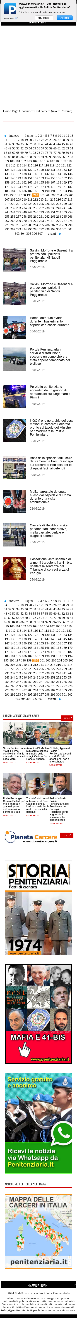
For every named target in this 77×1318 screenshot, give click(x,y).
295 (30, 229)
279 (7, 225)
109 (63, 161)
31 (5, 144)
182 (70, 186)
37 (30, 144)
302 (70, 229)
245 (18, 212)
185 (18, 191)
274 (47, 221)
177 (41, 186)
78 (59, 152)
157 (64, 178)
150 (24, 178)
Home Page (10, 111)
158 (70, 178)
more (67, 718)
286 (47, 225)
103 (29, 161)
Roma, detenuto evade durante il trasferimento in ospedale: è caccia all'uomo (49, 321)
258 (24, 216)
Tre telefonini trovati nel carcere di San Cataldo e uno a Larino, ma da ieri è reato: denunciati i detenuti (37, 804)
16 (13, 140)
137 (18, 174)
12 (67, 135)
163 (30, 182)
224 (35, 204)
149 (18, 178)
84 (13, 157)
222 (24, 204)
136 (12, 174)
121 (63, 165)
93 (50, 157)
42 (50, 144)
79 (63, 152)
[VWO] (18, 18)
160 (12, 182)
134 (70, 169)
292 (12, 229)
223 (30, 204)
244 (12, 212)
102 (23, 161)
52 (22, 148)
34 (18, 144)
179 (52, 186)
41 (46, 144)
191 (52, 191)
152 (35, 178)
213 (41, 199)
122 (69, 165)
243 (7, 212)
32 (9, 144)
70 (26, 152)
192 (58, 191)
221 (18, 204)
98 (71, 157)
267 (7, 221)
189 (41, 191)
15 (9, 140)
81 (71, 152)
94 (55, 157)
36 (26, 144)
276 (58, 221)
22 (38, 140)
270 (24, 221)
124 (12, 169)
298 (47, 229)
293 (18, 229)
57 (42, 148)
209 (18, 199)
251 (52, 212)
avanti (52, 233)
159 (7, 182)
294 (24, 229)
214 (47, 199)
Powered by (9, 18)
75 (46, 152)
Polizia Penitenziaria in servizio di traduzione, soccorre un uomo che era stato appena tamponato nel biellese (50, 356)
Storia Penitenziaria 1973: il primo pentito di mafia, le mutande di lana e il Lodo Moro (14, 753)
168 (58, 182)
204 (59, 195)
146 (70, 174)
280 (12, 225)
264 (58, 216)
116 (35, 165)
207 (7, 199)
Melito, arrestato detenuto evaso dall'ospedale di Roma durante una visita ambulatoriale (50, 496)
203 (53, 195)
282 (24, 225)
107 (52, 161)
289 (64, 225)
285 (41, 225)
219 (7, 204)
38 (34, 144)
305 (28, 233)
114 (24, 165)
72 (34, 152)
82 (5, 157)
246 (24, 212)
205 (65, 195)
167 (52, 182)
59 (50, 148)
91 (42, 157)
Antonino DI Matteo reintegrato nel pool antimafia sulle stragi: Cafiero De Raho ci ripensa (37, 753)
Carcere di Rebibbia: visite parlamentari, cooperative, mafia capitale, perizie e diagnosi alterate (49, 530)
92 (46, 157)
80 (67, 152)
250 (47, 212)
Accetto (65, 17)
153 (41, 178)
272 (35, 221)
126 (24, 169)
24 (46, 140)
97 (67, 157)
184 (12, 191)
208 (12, 199)
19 (26, 140)
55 (34, 148)
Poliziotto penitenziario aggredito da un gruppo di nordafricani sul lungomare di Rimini (50, 391)
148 (12, 178)
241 (64, 208)
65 (5, 152)
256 (12, 216)
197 (17, 195)
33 (13, 144)
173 (18, 186)
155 (52, 178)
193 (64, 191)
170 (70, 182)
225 (41, 204)
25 (50, 140)
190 (47, 191)
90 (38, 157)
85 (18, 157)
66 (9, 152)
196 (11, 195)
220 (12, 204)
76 (50, 152)
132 (58, 169)
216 (58, 199)
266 (70, 216)
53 (26, 148)
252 (58, 212)
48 (5, 148)
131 (52, 169)
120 (57, 165)
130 (47, 169)
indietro (14, 135)
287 (52, 225)
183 (7, 191)
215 (52, 199)
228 (58, 204)
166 (47, 182)
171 (7, 186)
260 (35, 216)
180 (58, 186)
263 (52, 216)
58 (46, 148)
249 (41, 212)
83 (9, 157)
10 (59, 135)
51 (18, 148)
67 (13, 152)
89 (34, 157)
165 (41, 182)
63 (67, 148)
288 (58, 225)
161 (18, 182)
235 (30, 208)
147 (7, 178)
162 (24, 182)
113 (18, 165)
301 (64, 229)
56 (38, 148)
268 (12, 221)
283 (30, 225)
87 (26, 157)
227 (52, 204)
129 (41, 169)
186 (24, 191)
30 (71, 140)
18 (22, 140)
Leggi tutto (9, 762)
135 (7, 174)
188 (35, 191)
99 (7, 161)
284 (35, 225)
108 (58, 161)
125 (18, 169)
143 (52, 174)
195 (6, 195)
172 (12, 186)
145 (64, 174)
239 (52, 208)
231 (7, 208)
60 (55, 148)
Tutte (67, 835)
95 (59, 157)
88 (30, 157)
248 (35, 212)
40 (42, 144)
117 (41, 165)
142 (47, 174)
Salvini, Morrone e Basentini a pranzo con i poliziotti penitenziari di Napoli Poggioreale (51, 255)
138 (24, 174)
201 (42, 195)
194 (70, 191)
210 (24, 199)
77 (55, 152)
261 (41, 216)
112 (13, 165)
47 (71, 144)
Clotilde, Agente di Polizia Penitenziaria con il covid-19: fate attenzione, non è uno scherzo (60, 754)
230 (70, 204)
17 (18, 140)
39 (38, 144)
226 (47, 204)
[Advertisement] (38, 64)
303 (17, 233)
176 (35, 186)
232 (12, 208)
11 (63, 135)
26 (55, 140)
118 (46, 165)
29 (67, 140)
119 (52, 165)
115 (30, 165)
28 (63, 140)
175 (30, 186)
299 (52, 229)
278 (70, 221)
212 (35, 199)
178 (47, 186)
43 (55, 144)
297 (41, 229)
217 (64, 199)
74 (42, 152)
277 (64, 221)
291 (7, 229)
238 (47, 208)
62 (63, 148)
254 (70, 212)
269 (18, 221)
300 (58, 229)
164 (35, 182)
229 (64, 204)
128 (35, 169)
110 (69, 161)
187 (30, 191)
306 (34, 233)
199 (29, 195)
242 (70, 208)
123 (7, 169)
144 (58, 174)
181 (64, 186)
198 (23, 195)
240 (58, 208)
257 (18, 216)
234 (24, 208)
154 (47, 178)
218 (70, 199)
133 (64, 169)
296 (35, 229)
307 (40, 233)
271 (30, 221)
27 (59, 140)
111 (8, 165)
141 (41, 174)
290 (70, 225)
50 (13, 148)
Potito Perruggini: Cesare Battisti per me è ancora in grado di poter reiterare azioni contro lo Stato (14, 804)
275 (52, 221)
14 (5, 140)
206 (71, 195)
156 (58, 178)
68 (18, 152)
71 (30, 152)
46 (67, 144)
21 (34, 140)
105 (40, 161)
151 (30, 178)
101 (17, 161)
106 (46, 161)
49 (9, 148)
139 (30, 174)
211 (30, 199)
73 (38, 152)
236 (35, 208)
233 (18, 208)
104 (35, 161)
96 (63, 157)
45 (63, 144)
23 (42, 140)
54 (30, 148)
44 (59, 144)
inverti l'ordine (61, 111)
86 (22, 157)
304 (23, 233)
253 (64, 212)
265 (64, 216)
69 (22, 152)
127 (30, 169)
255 (7, 216)
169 (64, 182)
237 (41, 208)
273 (41, 221)
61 (59, 148)
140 (35, 174)
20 (30, 140)
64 (71, 148)
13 (71, 135)
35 (22, 144)
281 (18, 225)
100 (12, 161)
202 (48, 195)
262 (47, 216)
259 (30, 216)
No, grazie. (44, 17)
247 (30, 212)
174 (24, 186)
